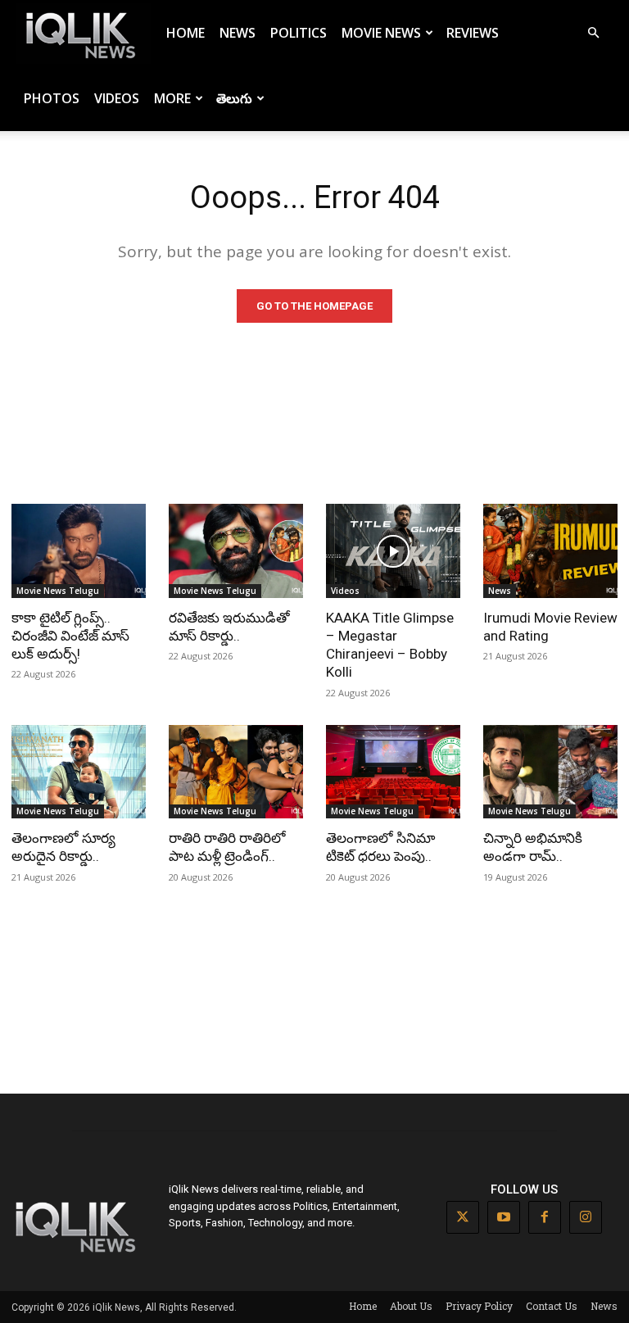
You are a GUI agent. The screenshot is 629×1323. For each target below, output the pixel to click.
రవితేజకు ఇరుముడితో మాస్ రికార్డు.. (229, 626)
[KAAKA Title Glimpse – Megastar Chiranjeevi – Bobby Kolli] (393, 551)
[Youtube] (503, 1217)
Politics (298, 33)
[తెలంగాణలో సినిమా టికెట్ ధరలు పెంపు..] (393, 772)
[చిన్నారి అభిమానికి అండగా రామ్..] (550, 772)
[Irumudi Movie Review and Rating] (550, 551)
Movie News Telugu (57, 590)
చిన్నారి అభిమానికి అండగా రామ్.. (532, 847)
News (237, 33)
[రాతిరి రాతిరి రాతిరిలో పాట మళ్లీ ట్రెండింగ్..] (236, 772)
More (172, 98)
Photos (51, 98)
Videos (116, 98)
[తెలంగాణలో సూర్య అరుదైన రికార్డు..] (78, 772)
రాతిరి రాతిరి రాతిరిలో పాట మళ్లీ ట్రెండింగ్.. (227, 847)
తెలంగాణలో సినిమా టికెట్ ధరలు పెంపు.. (380, 847)
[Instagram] (585, 1217)
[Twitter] (462, 1217)
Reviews (472, 33)
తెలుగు (234, 98)
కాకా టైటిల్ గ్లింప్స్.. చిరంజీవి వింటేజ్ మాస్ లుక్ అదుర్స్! (70, 635)
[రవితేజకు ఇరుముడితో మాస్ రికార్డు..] (236, 551)
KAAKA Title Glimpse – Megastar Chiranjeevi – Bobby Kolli (390, 644)
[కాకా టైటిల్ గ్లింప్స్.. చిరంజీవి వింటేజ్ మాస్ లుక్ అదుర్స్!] (78, 551)
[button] (593, 33)
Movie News (381, 33)
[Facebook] (544, 1217)
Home (185, 33)
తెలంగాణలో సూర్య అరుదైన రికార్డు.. (63, 847)
